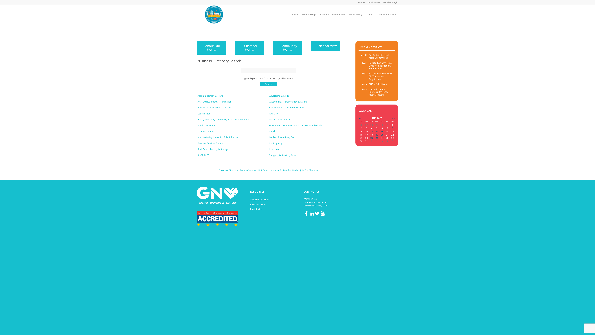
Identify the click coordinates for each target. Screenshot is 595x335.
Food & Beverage (206, 125)
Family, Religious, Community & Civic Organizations (223, 119)
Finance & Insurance (279, 119)
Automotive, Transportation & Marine (288, 101)
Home (376, 28)
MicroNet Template (207, 28)
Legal (272, 131)
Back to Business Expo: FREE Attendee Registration (380, 76)
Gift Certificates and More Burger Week (379, 56)
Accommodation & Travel (210, 95)
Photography (275, 143)
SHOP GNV (203, 155)
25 (371, 137)
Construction (204, 113)
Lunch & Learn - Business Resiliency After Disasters (378, 92)
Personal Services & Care (210, 143)
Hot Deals (263, 170)
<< (360, 118)
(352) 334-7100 (310, 199)
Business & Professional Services (214, 107)
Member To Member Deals (284, 170)
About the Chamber (259, 199)
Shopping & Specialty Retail (283, 155)
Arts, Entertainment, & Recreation (214, 101)
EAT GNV (273, 113)
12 (377, 131)
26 (377, 137)
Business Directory (228, 170)
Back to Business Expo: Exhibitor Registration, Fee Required (380, 65)
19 (377, 134)
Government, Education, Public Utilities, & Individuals (295, 125)
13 (382, 131)
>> (393, 118)
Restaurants (275, 149)
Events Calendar (248, 170)
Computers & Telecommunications (286, 107)
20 (382, 134)
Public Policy (256, 209)
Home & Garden (206, 131)
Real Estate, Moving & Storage (213, 149)
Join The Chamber (309, 170)
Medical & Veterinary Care (282, 137)
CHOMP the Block (378, 84)
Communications (258, 204)
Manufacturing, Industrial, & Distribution (218, 137)
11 (371, 131)
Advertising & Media (279, 95)
